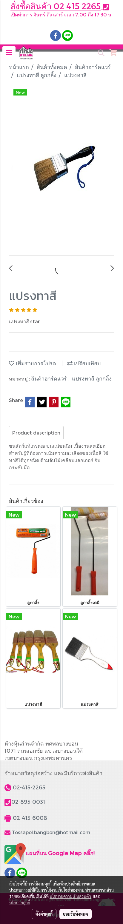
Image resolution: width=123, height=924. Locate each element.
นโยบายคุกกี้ (19, 902)
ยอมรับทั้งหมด (75, 914)
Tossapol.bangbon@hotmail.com (51, 832)
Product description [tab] (36, 432)
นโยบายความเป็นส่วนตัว (70, 896)
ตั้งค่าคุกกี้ (44, 914)
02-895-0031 (28, 801)
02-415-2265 (29, 787)
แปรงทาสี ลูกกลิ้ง (92, 378)
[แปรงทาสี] (61, 170)
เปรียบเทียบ (87, 363)
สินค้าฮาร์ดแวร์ (49, 378)
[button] (99, 53)
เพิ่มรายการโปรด (35, 363)
